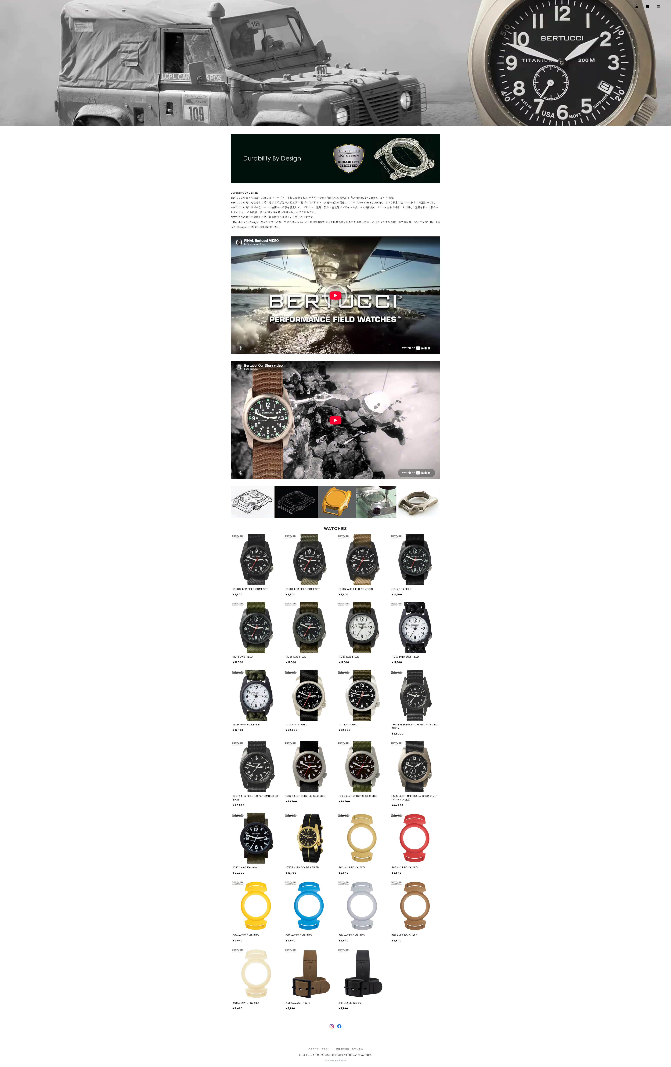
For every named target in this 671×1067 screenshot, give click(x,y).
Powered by (331, 1060)
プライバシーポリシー (319, 1048)
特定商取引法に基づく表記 (349, 1048)
